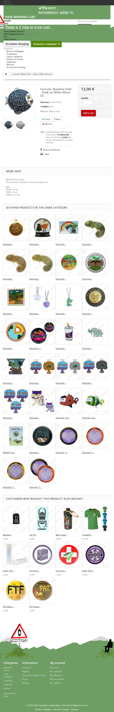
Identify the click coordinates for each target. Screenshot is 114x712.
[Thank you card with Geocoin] (16, 436)
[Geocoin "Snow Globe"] (42, 227)
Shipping (25, 671)
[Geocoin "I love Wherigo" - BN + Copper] (42, 470)
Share (58, 119)
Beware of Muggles (43, 709)
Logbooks (8, 684)
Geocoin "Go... (63, 417)
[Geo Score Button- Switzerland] (69, 555)
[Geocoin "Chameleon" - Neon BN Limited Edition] (95, 227)
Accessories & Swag (16, 67)
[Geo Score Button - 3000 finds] (42, 555)
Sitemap (25, 683)
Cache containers (8, 675)
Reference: (45, 102)
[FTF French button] (42, 590)
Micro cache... (61, 535)
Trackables (8, 680)
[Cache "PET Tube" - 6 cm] (16, 555)
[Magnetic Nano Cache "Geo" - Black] (16, 519)
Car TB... (33, 535)
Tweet (47, 119)
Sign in (6, 1)
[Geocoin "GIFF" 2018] (42, 401)
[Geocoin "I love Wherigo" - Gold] (16, 470)
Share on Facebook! (51, 149)
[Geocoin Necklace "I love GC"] (42, 297)
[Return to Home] (6, 74)
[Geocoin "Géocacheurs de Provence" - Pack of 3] (16, 401)
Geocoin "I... (62, 452)
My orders (54, 667)
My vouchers (55, 683)
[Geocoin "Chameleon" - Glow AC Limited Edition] (16, 262)
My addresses (56, 675)
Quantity (84, 98)
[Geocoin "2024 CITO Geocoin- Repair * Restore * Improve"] (16, 297)
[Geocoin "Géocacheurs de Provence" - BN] (95, 366)
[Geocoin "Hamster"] (42, 436)
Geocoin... (8, 244)
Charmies (75, 709)
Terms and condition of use (33, 675)
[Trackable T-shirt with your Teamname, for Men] (95, 519)
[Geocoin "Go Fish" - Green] (95, 401)
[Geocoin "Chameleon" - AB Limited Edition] (42, 262)
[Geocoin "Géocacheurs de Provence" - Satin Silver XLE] (69, 366)
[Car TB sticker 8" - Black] (42, 519)
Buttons (7, 688)
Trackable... (87, 535)
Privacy (25, 679)
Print (47, 154)
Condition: (44, 106)
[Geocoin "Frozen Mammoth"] (95, 332)
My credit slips (56, 671)
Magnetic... (7, 535)
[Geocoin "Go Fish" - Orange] (69, 401)
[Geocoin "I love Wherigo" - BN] (69, 436)
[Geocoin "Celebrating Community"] (69, 262)
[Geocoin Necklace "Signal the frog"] (69, 297)
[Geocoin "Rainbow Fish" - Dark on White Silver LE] (8, 124)
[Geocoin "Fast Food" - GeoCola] (69, 332)
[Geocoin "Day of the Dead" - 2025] (95, 297)
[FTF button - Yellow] (16, 590)
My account (57, 663)
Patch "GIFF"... (88, 570)
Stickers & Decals (8, 669)
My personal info (57, 679)
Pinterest (48, 124)
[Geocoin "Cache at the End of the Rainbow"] (69, 227)
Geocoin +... (35, 348)
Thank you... (9, 452)
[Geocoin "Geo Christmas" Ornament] (16, 227)
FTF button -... (9, 606)
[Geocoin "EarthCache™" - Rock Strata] (16, 332)
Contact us (8, 4)
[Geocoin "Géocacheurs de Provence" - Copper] (42, 366)
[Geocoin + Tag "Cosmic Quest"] (42, 332)
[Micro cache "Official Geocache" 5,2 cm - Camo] (69, 519)
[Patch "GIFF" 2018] (95, 555)
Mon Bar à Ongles (61, 709)
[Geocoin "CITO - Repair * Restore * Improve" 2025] (95, 262)
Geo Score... (34, 570)
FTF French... (34, 606)
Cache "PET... (8, 570)
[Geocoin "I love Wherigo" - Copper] (95, 436)
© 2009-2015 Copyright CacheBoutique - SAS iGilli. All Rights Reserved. (57, 705)
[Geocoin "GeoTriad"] (16, 366)
